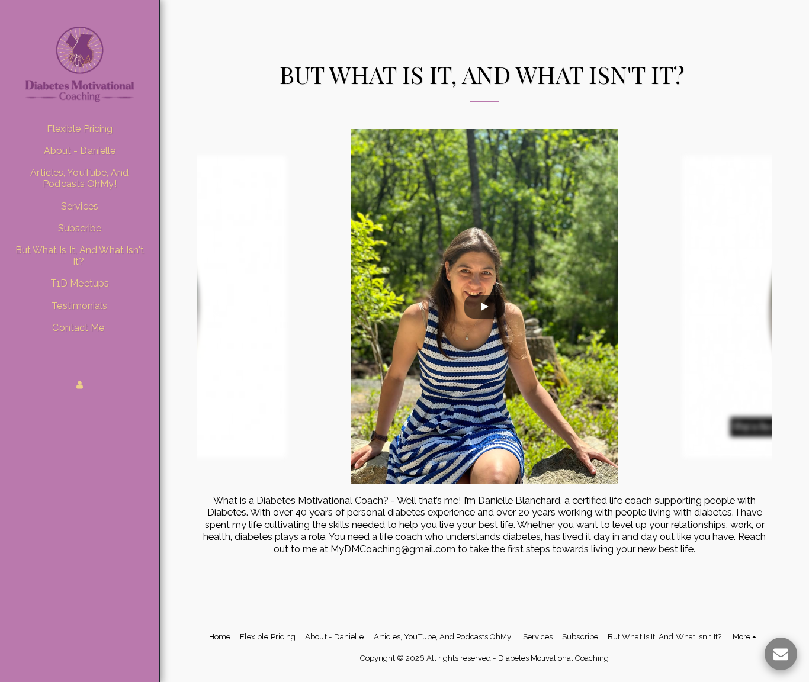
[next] (754, 306)
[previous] (215, 306)
